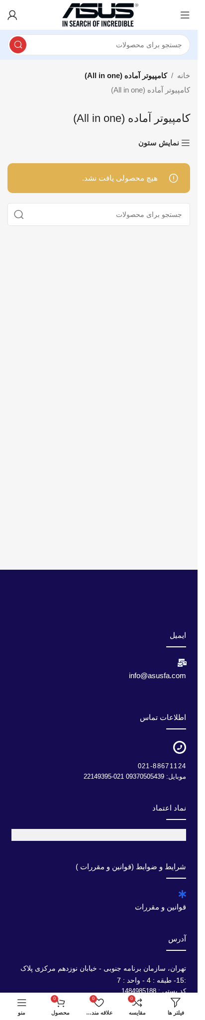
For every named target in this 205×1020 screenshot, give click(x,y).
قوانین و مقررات (160, 907)
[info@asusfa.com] (182, 663)
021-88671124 (162, 766)
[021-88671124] (179, 747)
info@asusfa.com (157, 675)
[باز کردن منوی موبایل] (185, 15)
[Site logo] (99, 14)
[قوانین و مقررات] (182, 894)
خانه (183, 75)
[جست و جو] (17, 44)
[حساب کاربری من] (12, 15)
